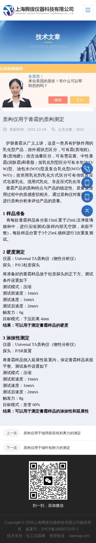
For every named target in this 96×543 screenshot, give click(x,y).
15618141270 (87, 182)
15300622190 (87, 197)
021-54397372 (87, 168)
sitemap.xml (79, 536)
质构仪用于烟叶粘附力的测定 (47, 448)
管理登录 (57, 536)
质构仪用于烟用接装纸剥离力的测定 (52, 433)
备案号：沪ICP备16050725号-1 (52, 529)
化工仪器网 (35, 536)
